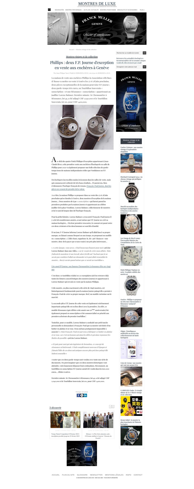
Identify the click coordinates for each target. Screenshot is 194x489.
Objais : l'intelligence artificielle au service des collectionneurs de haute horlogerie (130, 334)
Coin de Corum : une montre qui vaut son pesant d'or (131, 364)
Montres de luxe (97, 3)
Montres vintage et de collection (86, 49)
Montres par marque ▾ (73, 10)
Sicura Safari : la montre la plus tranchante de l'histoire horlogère (131, 422)
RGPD (129, 475)
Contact (138, 475)
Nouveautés (59, 10)
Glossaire (82, 475)
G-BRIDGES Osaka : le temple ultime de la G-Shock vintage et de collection (131, 392)
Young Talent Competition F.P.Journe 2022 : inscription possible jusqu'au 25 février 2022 (65, 435)
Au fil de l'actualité (91, 10)
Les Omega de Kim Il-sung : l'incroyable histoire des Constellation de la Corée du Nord (131, 241)
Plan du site (68, 475)
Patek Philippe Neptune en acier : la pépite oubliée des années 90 (130, 272)
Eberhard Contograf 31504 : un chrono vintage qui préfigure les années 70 (131, 179)
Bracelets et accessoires (127, 10)
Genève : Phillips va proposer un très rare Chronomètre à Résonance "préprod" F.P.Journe (131, 302)
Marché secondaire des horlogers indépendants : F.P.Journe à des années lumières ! (130, 209)
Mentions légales (114, 475)
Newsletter (96, 475)
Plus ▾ (142, 10)
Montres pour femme (108, 10)
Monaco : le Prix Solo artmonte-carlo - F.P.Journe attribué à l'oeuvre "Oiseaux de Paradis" (98, 435)
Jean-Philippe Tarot (62, 73)
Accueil (71, 49)
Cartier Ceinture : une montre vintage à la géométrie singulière (131, 149)
